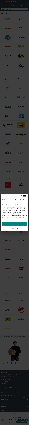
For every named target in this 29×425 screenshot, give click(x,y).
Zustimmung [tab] (5, 199)
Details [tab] (14, 199)
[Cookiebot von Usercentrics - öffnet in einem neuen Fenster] (21, 196)
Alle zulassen (14, 223)
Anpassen (13, 228)
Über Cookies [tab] (23, 199)
